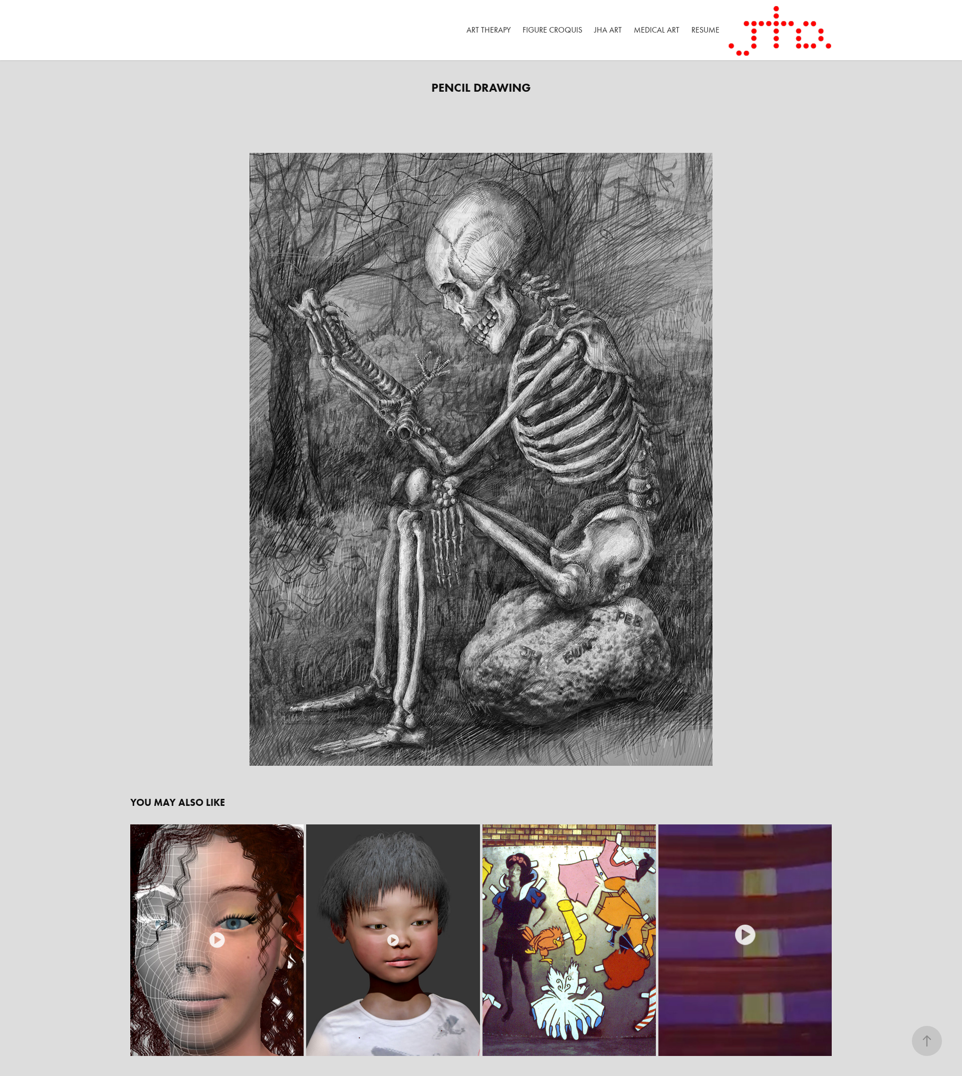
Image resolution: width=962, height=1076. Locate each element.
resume (705, 30)
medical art (656, 30)
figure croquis (552, 30)
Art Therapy (488, 30)
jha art (608, 30)
